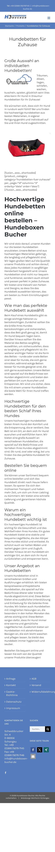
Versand (36, 685)
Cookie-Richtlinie (12, 693)
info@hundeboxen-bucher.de (16, 760)
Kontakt (11, 685)
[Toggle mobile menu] (49, 17)
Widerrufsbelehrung (40, 691)
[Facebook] (5, 773)
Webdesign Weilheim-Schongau (35, 798)
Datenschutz (14, 701)
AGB (34, 678)
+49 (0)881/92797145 (20, 6)
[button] (33, 749)
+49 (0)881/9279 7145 (14, 746)
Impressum (13, 708)
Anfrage (10, 678)
